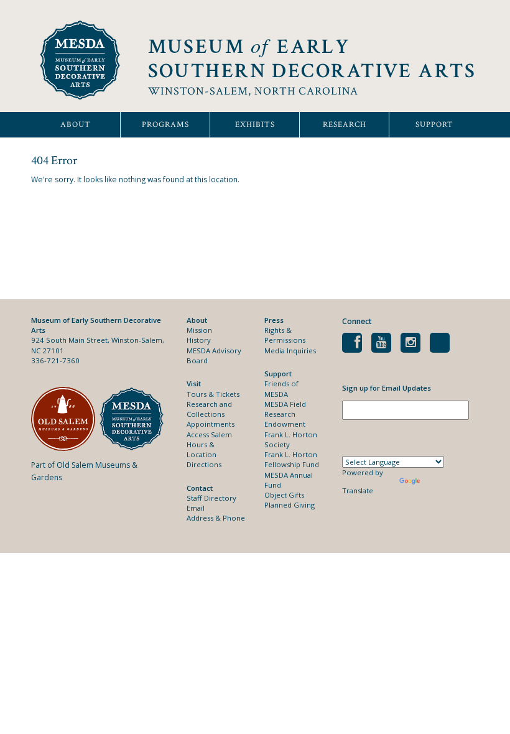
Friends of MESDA (281, 388)
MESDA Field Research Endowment (285, 414)
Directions (204, 464)
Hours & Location (201, 449)
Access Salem (209, 434)
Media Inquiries (290, 350)
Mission (199, 330)
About (75, 124)
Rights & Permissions (284, 335)
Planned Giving (289, 504)
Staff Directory (211, 498)
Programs (165, 124)
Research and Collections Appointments (210, 414)
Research (344, 124)
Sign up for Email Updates (386, 388)
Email (196, 508)
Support (434, 124)
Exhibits (255, 124)
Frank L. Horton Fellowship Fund (291, 459)
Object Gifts (284, 494)
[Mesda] (134, 419)
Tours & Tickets (213, 394)
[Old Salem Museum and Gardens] (65, 419)
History (199, 340)
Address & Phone (216, 518)
